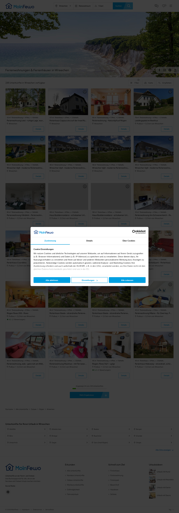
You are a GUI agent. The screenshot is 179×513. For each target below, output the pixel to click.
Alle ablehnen (52, 280)
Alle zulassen (127, 280)
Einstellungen (88, 280)
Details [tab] (89, 240)
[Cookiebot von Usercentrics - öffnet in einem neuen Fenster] (134, 232)
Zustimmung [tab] (50, 240)
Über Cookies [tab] (129, 240)
